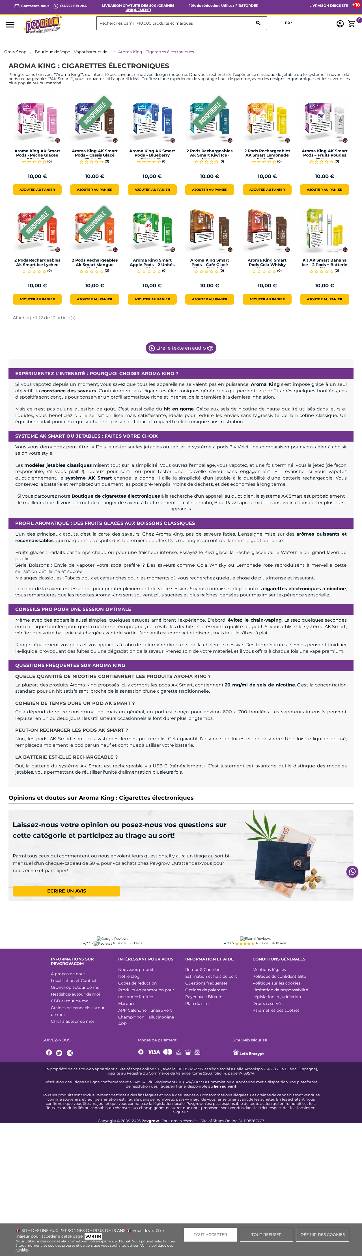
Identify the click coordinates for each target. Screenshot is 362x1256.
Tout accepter (210, 1234)
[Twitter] (60, 1053)
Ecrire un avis (66, 891)
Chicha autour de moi (72, 1021)
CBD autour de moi (70, 1000)
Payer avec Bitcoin (203, 996)
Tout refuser (266, 1234)
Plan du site (196, 1003)
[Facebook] (49, 1053)
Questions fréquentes (206, 983)
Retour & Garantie (202, 969)
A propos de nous (68, 973)
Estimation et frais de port (211, 976)
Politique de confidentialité (279, 976)
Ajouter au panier (37, 190)
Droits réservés (268, 1003)
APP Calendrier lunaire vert (145, 1010)
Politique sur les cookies (276, 983)
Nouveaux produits (137, 969)
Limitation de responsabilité (280, 989)
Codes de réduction (137, 983)
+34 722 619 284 (73, 6)
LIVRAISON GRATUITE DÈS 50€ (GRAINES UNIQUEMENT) (138, 7)
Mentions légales (269, 969)
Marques (126, 1003)
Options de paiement (206, 989)
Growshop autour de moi (76, 987)
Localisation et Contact (74, 980)
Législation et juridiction (277, 996)
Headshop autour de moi (75, 994)
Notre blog (129, 976)
